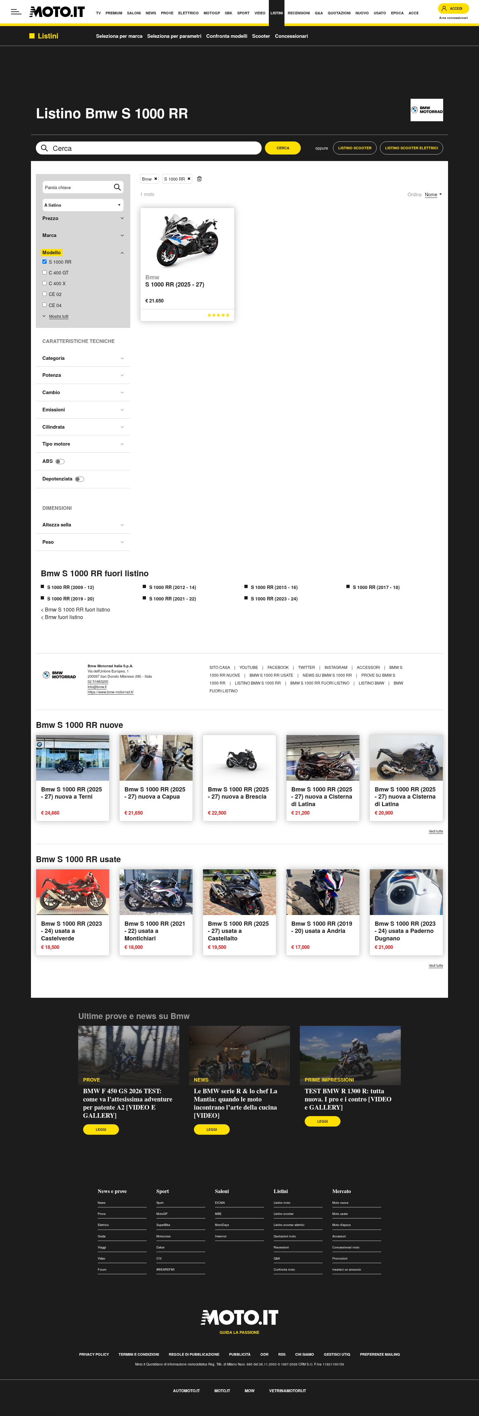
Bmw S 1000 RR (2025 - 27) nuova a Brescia (238, 793)
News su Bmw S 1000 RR (327, 675)
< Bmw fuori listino (62, 617)
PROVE (91, 1079)
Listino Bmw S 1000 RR (258, 683)
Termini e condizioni (139, 1354)
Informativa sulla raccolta (28, 1412)
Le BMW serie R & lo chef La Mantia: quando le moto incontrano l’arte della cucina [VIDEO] (235, 1103)
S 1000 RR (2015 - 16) (274, 587)
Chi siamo (304, 1354)
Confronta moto (284, 1269)
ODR (264, 1354)
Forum (102, 1269)
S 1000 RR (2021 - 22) (172, 598)
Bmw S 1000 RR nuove (79, 724)
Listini (281, 1191)
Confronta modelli (226, 35)
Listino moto (282, 1203)
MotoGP (161, 1214)
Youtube (249, 667)
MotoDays (222, 1225)
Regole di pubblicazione (194, 1354)
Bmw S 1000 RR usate (271, 675)
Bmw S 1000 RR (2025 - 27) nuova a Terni (71, 793)
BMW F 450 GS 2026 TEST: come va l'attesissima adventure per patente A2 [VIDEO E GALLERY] (127, 1103)
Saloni (222, 1191)
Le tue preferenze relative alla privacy (102, 1412)
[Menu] (16, 11)
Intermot (220, 1236)
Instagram (336, 667)
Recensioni (281, 1247)
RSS (281, 1354)
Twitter (307, 667)
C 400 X (57, 283)
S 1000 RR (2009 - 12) (70, 587)
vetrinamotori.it (287, 1391)
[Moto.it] (57, 12)
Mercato (341, 1191)
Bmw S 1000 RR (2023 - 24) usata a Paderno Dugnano (405, 930)
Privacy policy (94, 1354)
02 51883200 (98, 681)
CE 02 (55, 294)
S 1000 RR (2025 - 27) (174, 281)
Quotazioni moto (285, 1236)
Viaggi (102, 1247)
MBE (218, 1214)
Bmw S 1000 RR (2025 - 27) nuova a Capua (154, 793)
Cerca (283, 147)
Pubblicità (240, 1354)
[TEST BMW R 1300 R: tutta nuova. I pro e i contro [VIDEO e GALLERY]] (350, 1055)
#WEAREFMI (165, 1269)
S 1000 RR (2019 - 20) (70, 598)
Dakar (160, 1247)
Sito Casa (220, 667)
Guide (102, 1236)
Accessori (369, 667)
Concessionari (291, 35)
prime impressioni (329, 1079)
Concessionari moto (345, 1247)
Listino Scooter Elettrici (411, 147)
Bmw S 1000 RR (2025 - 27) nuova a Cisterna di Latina (321, 796)
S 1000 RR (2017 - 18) (376, 587)
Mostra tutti (58, 316)
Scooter (261, 35)
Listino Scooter (354, 147)
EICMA (220, 1203)
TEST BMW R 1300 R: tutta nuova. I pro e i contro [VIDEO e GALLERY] (348, 1099)
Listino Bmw (371, 683)
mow (249, 1391)
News (201, 1079)
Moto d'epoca (341, 1225)
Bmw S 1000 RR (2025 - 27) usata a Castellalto (238, 930)
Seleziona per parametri (174, 35)
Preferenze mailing (380, 1354)
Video (101, 1258)
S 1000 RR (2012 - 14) (172, 587)
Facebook (279, 667)
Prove (102, 1214)
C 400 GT (59, 272)
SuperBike (163, 1225)
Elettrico (103, 1225)
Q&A (277, 1258)
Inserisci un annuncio (346, 1269)
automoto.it (186, 1391)
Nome (431, 194)
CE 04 (55, 305)
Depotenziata (57, 478)
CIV (159, 1258)
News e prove (112, 1191)
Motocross (163, 1236)
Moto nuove (340, 1203)
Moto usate (340, 1214)
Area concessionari (453, 18)
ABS (47, 461)
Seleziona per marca (119, 35)
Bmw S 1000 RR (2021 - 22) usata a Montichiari (154, 930)
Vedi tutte (436, 831)
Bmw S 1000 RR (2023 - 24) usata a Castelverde (71, 930)
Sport (162, 1191)
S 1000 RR (60, 261)
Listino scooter (284, 1214)
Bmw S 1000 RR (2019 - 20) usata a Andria (321, 927)
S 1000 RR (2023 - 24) (274, 598)
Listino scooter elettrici (289, 1225)
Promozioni (339, 1258)
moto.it (222, 1391)
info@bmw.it (97, 686)
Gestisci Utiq (337, 1354)
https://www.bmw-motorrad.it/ (111, 691)
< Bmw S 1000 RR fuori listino (75, 609)
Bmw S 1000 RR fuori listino (95, 573)
